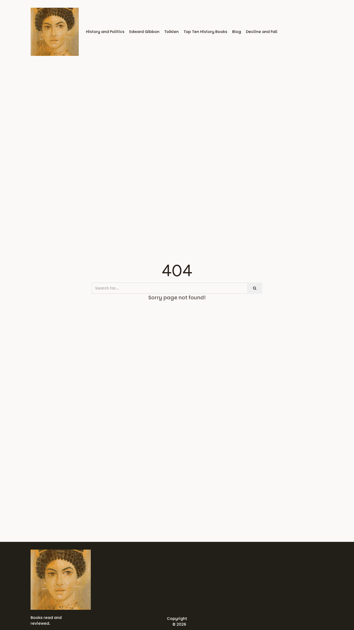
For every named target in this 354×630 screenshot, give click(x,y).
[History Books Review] (55, 32)
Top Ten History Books (205, 31)
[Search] (254, 288)
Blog (236, 31)
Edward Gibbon (144, 31)
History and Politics (105, 31)
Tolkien (171, 31)
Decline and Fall (261, 31)
